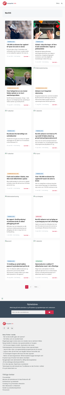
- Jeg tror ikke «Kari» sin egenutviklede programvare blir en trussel (22, 349)
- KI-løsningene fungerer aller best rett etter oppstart (18, 353)
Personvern (6, 390)
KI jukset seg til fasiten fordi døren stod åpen (16, 358)
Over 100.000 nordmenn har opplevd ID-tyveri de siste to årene (45, 179)
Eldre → (37, 287)
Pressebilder (6, 377)
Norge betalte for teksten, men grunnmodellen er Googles (20, 343)
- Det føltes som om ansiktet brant (13, 339)
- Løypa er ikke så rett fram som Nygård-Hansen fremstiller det (21, 351)
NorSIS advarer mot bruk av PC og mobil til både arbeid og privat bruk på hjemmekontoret (46, 136)
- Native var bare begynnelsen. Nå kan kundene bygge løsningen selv (23, 355)
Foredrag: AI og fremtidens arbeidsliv (14, 383)
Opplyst (38, 216)
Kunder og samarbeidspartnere (12, 388)
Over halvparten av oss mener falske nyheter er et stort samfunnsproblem (17, 93)
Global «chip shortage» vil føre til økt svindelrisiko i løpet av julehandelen (46, 47)
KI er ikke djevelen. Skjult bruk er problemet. (15, 364)
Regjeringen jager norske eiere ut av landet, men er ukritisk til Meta (22, 341)
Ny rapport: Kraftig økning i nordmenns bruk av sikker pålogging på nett (16, 221)
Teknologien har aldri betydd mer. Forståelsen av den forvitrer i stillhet (23, 366)
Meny (57, 3)
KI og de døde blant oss (10, 368)
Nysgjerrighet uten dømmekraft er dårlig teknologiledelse (19, 360)
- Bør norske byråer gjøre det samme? (14, 337)
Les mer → (27, 56)
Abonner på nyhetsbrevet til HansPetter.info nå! (16, 379)
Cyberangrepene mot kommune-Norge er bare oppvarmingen (20, 347)
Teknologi (11, 41)
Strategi (39, 261)
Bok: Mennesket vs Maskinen (11, 386)
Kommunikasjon (13, 88)
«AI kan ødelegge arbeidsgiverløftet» (14, 362)
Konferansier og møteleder (10, 381)
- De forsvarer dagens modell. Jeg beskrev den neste (18, 345)
